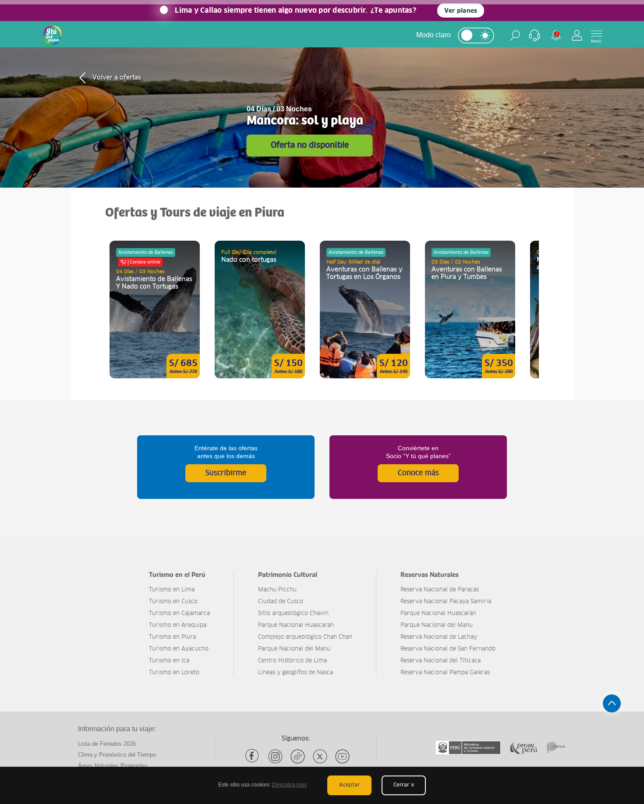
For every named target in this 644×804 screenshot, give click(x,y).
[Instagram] (275, 756)
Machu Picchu (277, 590)
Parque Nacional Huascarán (296, 625)
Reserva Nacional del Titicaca (440, 661)
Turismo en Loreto (174, 673)
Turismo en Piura (172, 637)
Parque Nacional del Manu (294, 649)
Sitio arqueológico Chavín (293, 613)
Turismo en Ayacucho (179, 649)
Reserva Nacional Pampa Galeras (445, 673)
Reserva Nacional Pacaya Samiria (445, 602)
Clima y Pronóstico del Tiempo (117, 754)
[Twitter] (320, 756)
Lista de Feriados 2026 (107, 743)
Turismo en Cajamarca (179, 613)
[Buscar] (515, 35)
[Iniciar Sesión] (577, 35)
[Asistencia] (534, 35)
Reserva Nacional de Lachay (438, 637)
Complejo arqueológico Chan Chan (305, 637)
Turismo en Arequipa (177, 625)
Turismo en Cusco (173, 602)
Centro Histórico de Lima (292, 661)
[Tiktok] (297, 756)
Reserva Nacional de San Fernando (447, 649)
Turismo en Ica (169, 661)
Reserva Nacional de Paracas (439, 590)
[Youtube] (342, 756)
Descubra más (289, 785)
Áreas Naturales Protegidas (113, 765)
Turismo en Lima (172, 590)
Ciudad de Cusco (280, 602)
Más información (155, 309)
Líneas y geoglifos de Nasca (295, 673)
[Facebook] (253, 756)
